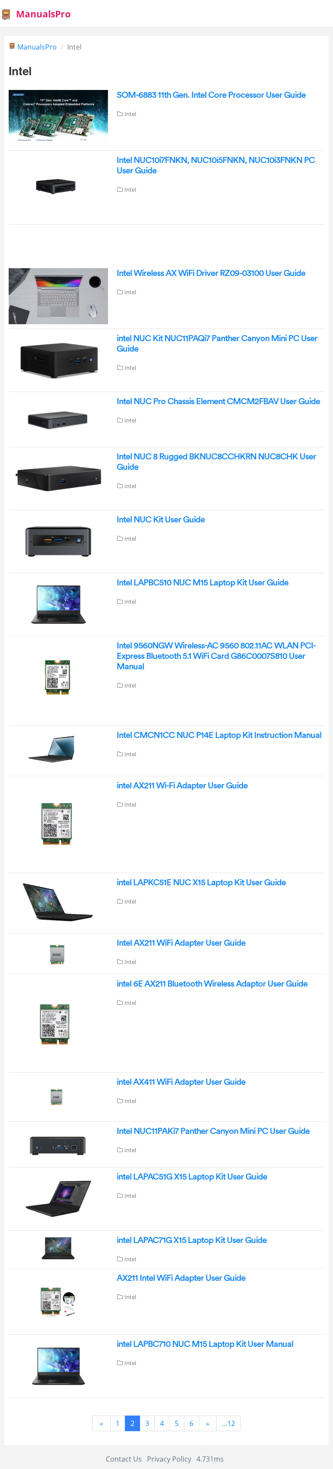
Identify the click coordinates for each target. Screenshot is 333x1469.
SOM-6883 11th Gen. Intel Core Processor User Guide (211, 95)
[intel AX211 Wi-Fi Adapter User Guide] (58, 824)
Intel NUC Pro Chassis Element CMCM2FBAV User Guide (218, 401)
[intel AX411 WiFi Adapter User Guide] (58, 1096)
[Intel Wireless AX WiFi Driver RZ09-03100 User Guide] (58, 295)
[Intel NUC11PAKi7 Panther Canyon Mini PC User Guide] (58, 1143)
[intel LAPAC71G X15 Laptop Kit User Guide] (58, 1247)
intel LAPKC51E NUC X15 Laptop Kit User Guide (201, 882)
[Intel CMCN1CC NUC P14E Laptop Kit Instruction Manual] (58, 750)
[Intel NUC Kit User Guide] (58, 540)
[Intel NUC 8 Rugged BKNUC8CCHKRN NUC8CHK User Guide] (58, 477)
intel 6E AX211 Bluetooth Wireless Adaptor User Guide (212, 984)
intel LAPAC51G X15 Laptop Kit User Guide (192, 1177)
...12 (228, 1423)
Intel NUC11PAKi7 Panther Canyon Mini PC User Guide (213, 1131)
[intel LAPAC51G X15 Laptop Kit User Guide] (58, 1198)
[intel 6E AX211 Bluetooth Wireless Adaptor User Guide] (58, 1022)
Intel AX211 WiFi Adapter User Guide (181, 943)
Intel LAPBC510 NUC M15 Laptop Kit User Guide (202, 582)
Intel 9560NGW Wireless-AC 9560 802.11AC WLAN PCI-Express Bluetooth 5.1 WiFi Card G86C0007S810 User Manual (216, 656)
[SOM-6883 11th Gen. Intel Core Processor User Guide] (58, 117)
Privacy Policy (169, 1459)
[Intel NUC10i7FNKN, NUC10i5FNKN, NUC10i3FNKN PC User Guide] (58, 187)
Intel (130, 114)
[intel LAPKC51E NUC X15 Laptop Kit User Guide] (58, 902)
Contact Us (124, 1459)
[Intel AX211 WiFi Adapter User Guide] (58, 953)
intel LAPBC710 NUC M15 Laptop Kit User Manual (205, 1344)
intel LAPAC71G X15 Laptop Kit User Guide (192, 1240)
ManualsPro (43, 14)
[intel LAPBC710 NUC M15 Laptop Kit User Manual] (58, 1365)
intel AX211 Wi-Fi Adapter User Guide (182, 785)
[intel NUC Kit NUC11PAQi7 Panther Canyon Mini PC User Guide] (58, 359)
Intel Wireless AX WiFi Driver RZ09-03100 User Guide (211, 273)
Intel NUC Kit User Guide (161, 519)
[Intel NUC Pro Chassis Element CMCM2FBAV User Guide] (58, 418)
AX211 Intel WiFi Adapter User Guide (181, 1278)
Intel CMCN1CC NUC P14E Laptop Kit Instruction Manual (219, 735)
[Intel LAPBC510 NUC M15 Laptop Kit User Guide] (58, 604)
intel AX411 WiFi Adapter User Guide (181, 1082)
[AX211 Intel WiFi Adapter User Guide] (58, 1301)
